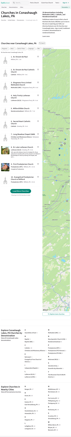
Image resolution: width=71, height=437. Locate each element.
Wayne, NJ (51, 427)
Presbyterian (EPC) (54, 348)
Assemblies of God (30, 333)
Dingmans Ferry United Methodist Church (20, 85)
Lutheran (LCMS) (30, 377)
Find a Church (34, 3)
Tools (57, 3)
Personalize (66, 7)
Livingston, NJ (29, 429)
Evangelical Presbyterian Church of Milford (20, 180)
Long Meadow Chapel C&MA (20, 137)
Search (43, 43)
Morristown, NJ (52, 392)
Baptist (27, 339)
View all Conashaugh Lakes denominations (9, 339)
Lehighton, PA (29, 426)
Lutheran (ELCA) (30, 374)
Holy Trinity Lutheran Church (20, 98)
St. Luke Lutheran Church (20, 152)
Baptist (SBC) (29, 342)
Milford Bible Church (20, 111)
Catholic (27, 348)
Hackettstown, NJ (30, 411)
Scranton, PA (52, 416)
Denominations (13, 7)
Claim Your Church (47, 3)
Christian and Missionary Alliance (35, 351)
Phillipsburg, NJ (53, 401)
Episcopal (28, 357)
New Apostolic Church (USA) (56, 339)
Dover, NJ (28, 396)
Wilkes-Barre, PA (53, 425)
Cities (21, 7)
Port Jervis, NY (52, 398)
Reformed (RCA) (53, 359)
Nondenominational (54, 342)
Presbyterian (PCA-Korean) (56, 351)
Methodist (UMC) (53, 333)
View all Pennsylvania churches (11, 392)
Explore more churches (57, 314)
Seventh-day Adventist (55, 368)
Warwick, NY (52, 430)
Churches (3, 7)
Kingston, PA (28, 420)
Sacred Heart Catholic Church (20, 124)
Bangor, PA (28, 389)
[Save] (38, 56)
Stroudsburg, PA (53, 418)
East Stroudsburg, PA (31, 405)
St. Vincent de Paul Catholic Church (20, 72)
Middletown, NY (53, 389)
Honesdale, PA (29, 413)
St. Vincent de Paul (20, 59)
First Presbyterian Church (20, 167)
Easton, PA (28, 402)
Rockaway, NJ (52, 410)
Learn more (46, 36)
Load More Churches (21, 191)
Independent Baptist (31, 368)
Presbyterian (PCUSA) (54, 353)
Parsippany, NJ (52, 403)
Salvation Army (52, 366)
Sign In (65, 3)
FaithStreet (5, 3)
